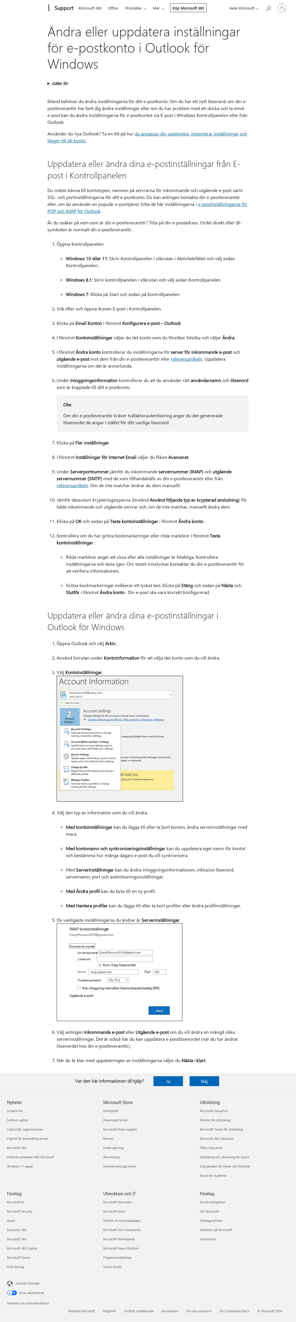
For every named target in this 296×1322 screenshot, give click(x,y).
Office (113, 7)
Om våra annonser (199, 1311)
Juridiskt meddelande (138, 1311)
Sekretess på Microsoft (216, 1230)
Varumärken (169, 1311)
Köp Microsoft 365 (188, 7)
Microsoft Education (214, 1111)
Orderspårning (113, 1148)
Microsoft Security (19, 1211)
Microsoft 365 (90, 7)
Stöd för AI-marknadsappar (122, 1220)
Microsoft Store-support (120, 1129)
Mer (156, 7)
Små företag (15, 1267)
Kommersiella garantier (119, 1166)
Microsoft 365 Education (217, 1138)
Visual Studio (112, 1267)
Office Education (211, 1148)
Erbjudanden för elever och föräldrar (225, 1166)
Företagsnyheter (211, 1220)
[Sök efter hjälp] (268, 7)
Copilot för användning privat (27, 1138)
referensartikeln (186, 359)
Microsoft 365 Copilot (22, 1248)
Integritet (109, 1311)
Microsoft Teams (18, 1257)
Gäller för (60, 83)
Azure (11, 1220)
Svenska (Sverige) (28, 1283)
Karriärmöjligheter (212, 1202)
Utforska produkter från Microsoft (30, 1157)
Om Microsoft (209, 1211)
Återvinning (111, 1157)
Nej (204, 1081)
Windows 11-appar (20, 1166)
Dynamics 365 (17, 1230)
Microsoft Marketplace (119, 1239)
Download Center (115, 1120)
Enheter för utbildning (215, 1120)
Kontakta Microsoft (81, 1311)
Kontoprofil (111, 1111)
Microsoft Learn (114, 1211)
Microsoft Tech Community (122, 1230)
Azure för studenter (213, 1175)
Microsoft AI (15, 1202)
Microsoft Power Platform (121, 1248)
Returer (108, 1138)
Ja (168, 1081)
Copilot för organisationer (25, 1129)
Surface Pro (15, 1111)
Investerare (208, 1239)
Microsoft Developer (117, 1202)
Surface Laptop (17, 1120)
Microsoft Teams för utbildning (221, 1129)
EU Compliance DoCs (234, 1311)
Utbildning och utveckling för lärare (224, 1157)
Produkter (133, 7)
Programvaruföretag (117, 1257)
